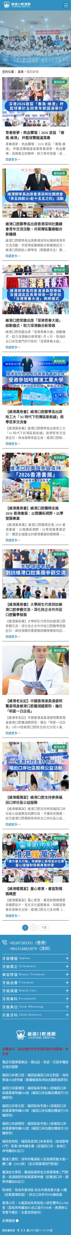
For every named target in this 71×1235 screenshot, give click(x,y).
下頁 (44, 927)
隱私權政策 (8, 1230)
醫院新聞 (33, 71)
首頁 (21, 71)
